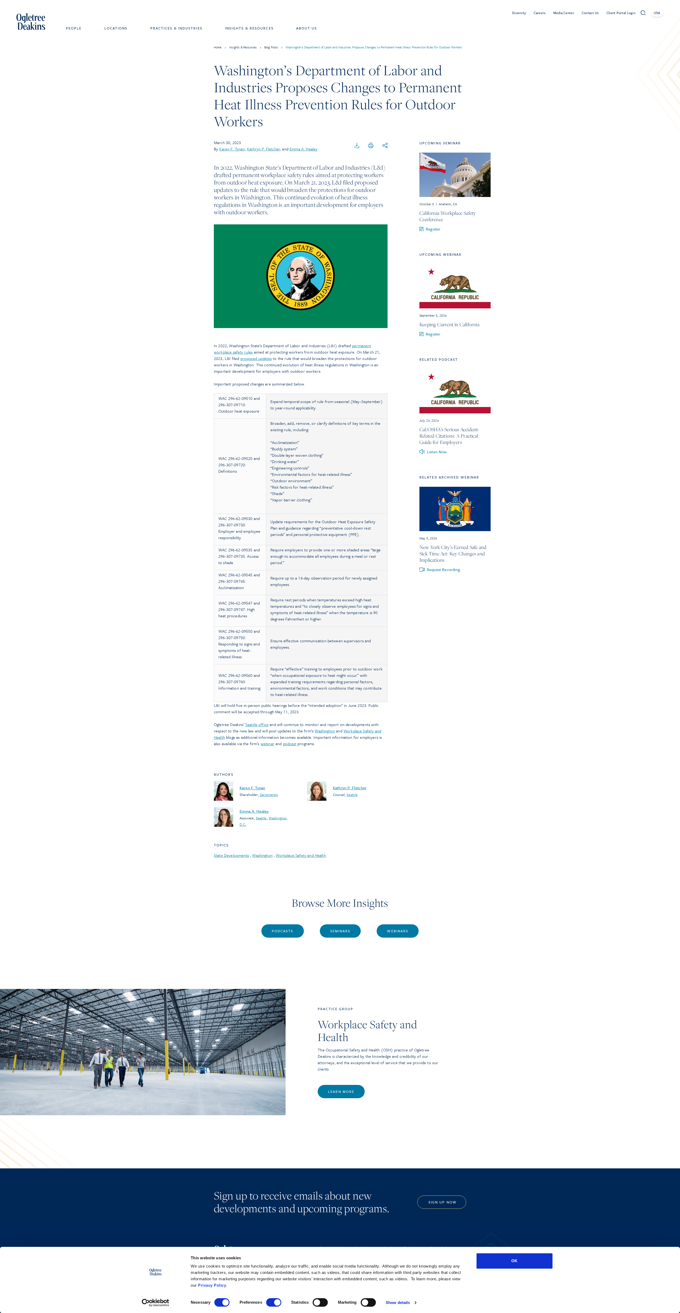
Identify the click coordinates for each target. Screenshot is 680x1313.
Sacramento (269, 794)
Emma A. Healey (303, 149)
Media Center (563, 12)
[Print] (370, 146)
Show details (398, 1302)
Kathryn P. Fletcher (263, 149)
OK (514, 1261)
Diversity (519, 12)
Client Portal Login (620, 12)
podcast (289, 743)
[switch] (273, 1302)
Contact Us (590, 12)
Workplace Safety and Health (301, 855)
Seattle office (257, 724)
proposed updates (256, 358)
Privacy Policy (212, 1285)
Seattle (352, 794)
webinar (267, 743)
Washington (324, 731)
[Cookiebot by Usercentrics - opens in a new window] (155, 1303)
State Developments (231, 855)
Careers (540, 12)
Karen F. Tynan (232, 149)
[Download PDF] (357, 146)
